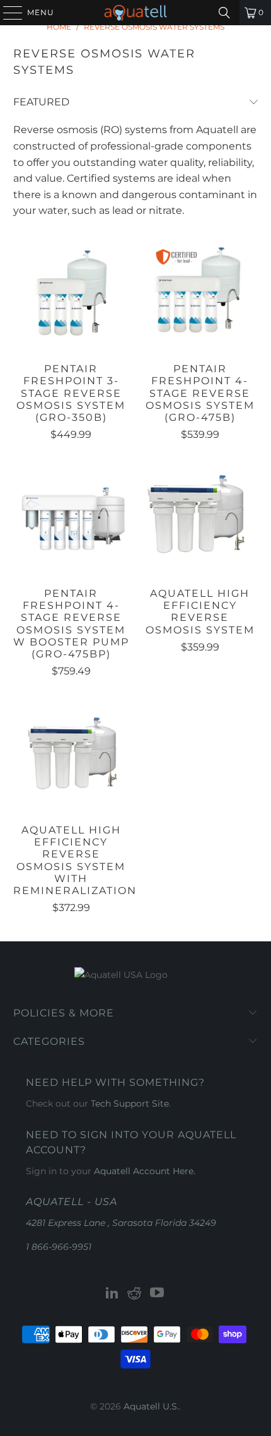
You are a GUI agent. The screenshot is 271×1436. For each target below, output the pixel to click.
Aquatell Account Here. (144, 1171)
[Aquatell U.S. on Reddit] (134, 1293)
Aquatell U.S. (151, 1406)
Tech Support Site (130, 1103)
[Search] (224, 12)
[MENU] (7, 12)
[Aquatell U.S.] (136, 12)
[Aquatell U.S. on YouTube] (157, 1293)
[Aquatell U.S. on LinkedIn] (112, 1293)
